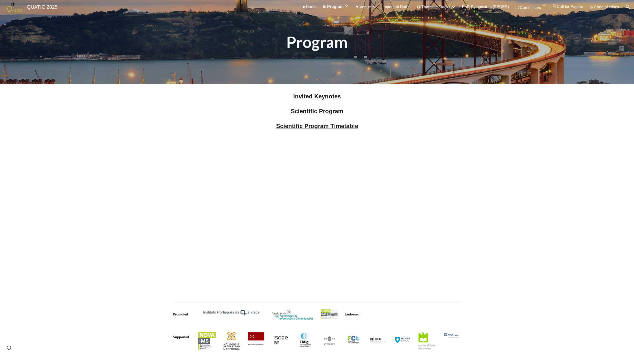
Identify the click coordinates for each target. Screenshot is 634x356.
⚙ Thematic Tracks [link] (433, 7)
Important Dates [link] (396, 7)
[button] (628, 7)
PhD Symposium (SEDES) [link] (485, 7)
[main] (317, 42)
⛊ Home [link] (309, 6)
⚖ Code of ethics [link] (604, 7)
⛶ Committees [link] (528, 7)
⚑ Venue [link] (363, 7)
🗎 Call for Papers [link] (568, 6)
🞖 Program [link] (333, 6)
